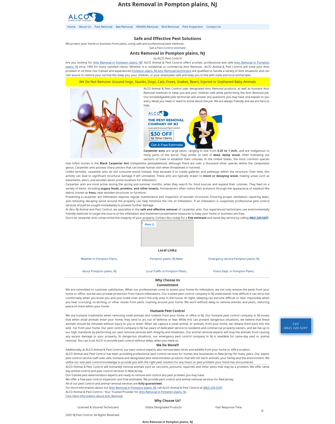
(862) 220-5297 (212, 388)
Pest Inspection (193, 27)
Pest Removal (103, 27)
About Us (85, 27)
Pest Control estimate (171, 48)
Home (71, 27)
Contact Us (213, 27)
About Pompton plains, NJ (99, 271)
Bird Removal (170, 27)
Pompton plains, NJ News (166, 259)
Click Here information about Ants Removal (94, 396)
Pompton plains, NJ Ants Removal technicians (161, 71)
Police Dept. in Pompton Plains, (233, 271)
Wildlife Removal (147, 27)
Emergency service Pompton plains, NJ (234, 259)
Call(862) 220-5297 (296, 326)
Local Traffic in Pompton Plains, (166, 271)
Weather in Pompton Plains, (99, 259)
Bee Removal (124, 27)
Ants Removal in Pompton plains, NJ (117, 62)
